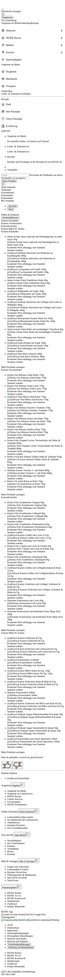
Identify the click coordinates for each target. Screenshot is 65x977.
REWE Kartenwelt (16, 898)
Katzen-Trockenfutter (11, 223)
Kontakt (11, 854)
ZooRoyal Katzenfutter (18, 778)
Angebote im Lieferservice (20, 793)
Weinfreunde (13, 901)
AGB (10, 925)
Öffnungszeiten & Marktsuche (21, 875)
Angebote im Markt (16, 791)
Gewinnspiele (13, 802)
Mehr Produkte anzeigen (13, 367)
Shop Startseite (8, 187)
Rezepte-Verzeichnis (17, 872)
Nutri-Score (12, 880)
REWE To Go (14, 895)
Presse (10, 851)
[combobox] (15, 175)
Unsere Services (15, 799)
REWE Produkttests (16, 804)
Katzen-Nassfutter (9, 220)
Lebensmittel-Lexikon (17, 869)
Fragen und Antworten (18, 866)
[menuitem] (32, 30)
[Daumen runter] (17, 765)
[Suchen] (27, 178)
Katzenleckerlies (9, 226)
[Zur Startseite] (11, 6)
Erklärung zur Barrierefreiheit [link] (20, 947)
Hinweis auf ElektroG (17, 941)
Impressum (12, 930)
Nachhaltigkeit (14, 840)
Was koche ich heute (17, 877)
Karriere (11, 846)
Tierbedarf (6, 190)
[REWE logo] (6, 131)
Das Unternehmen (16, 843)
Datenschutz (13, 927)
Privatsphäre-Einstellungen (20, 936)
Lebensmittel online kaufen (20, 817)
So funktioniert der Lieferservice (22, 820)
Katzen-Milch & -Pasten (12, 228)
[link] (35, 139)
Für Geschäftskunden (17, 828)
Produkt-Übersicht (16, 825)
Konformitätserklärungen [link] (19, 944)
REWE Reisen (14, 893)
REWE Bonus (14, 796)
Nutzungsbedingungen (18, 933)
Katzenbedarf (7, 192)
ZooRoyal (12, 904)
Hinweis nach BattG (17, 938)
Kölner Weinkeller (16, 906)
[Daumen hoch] (6, 765)
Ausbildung (12, 848)
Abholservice (13, 822)
